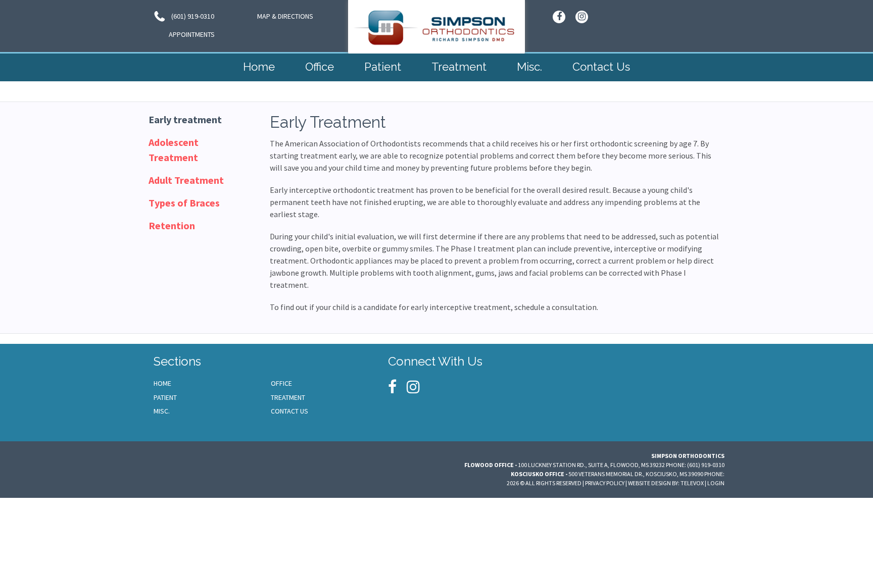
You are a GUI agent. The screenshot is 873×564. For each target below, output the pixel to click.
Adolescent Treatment (174, 150)
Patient (165, 397)
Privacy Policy (604, 483)
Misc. (162, 411)
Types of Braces (184, 202)
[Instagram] (581, 17)
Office (281, 383)
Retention (172, 225)
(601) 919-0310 (192, 16)
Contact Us (289, 411)
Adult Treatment (186, 180)
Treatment (288, 397)
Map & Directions (285, 16)
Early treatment (185, 119)
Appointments (192, 34)
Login (715, 483)
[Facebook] (559, 17)
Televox (692, 483)
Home (162, 383)
